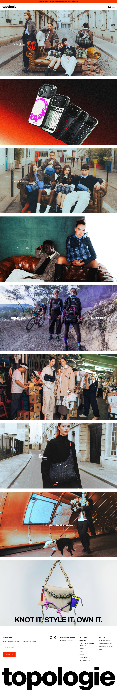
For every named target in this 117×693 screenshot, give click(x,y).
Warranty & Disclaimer (106, 646)
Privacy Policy (84, 657)
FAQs (100, 649)
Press (81, 651)
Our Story (83, 640)
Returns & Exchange (105, 643)
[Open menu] (113, 7)
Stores (82, 648)
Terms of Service (85, 660)
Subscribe (9, 654)
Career (82, 654)
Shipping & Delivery (105, 640)
